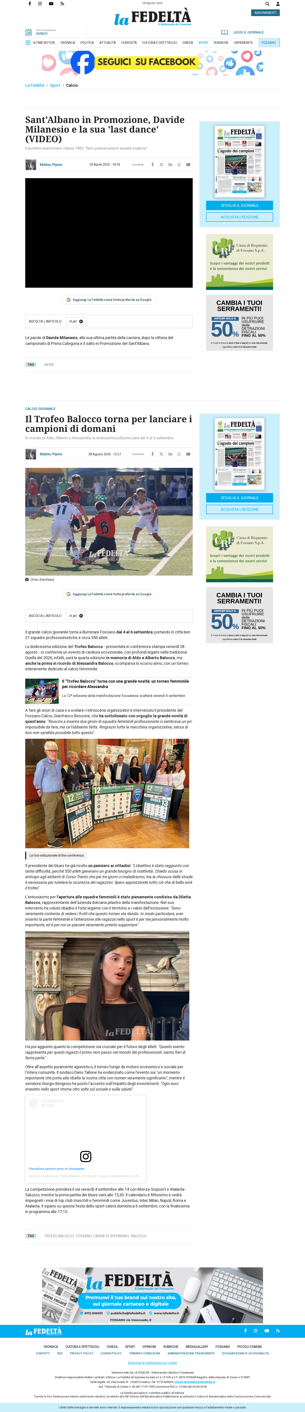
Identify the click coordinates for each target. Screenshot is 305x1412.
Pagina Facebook (33, 4)
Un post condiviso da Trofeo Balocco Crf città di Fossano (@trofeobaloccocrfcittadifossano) (93, 1176)
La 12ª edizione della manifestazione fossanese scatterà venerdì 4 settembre (123, 696)
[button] (278, 3)
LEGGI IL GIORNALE (249, 32)
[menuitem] (44, 42)
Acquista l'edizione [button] (240, 217)
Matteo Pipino (51, 165)
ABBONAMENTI (265, 13)
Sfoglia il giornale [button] (240, 205)
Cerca (267, 4)
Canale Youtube (55, 4)
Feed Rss (66, 4)
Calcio (72, 85)
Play (73, 321)
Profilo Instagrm (43, 4)
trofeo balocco (59, 1236)
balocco (138, 1236)
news (49, 365)
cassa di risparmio (111, 1236)
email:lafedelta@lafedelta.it (195, 1382)
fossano (84, 1236)
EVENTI (42, 34)
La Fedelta (34, 85)
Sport (55, 85)
